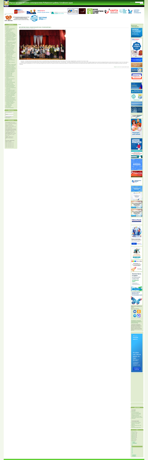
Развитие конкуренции (10, 107)
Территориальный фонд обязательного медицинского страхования (11, 87)
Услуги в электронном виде (10, 82)
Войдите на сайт (117, 66)
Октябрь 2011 (134, 433)
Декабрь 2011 (134, 435)
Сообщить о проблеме (137, 369)
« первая (133, 442)
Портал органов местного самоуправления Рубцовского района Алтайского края (41, 2)
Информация (133, 411)
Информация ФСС (9, 75)
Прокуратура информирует (10, 71)
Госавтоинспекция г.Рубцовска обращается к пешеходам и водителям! (136, 423)
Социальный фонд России (10, 85)
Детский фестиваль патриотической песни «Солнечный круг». (35, 27)
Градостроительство (9, 83)
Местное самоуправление (10, 28)
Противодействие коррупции (11, 52)
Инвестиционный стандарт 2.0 (11, 35)
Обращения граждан (9, 49)
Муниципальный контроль (10, 98)
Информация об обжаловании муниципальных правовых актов (11, 39)
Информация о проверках (10, 45)
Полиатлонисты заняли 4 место (136, 427)
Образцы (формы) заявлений (11, 42)
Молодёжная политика (10, 84)
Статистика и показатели (10, 46)
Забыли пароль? (7, 117)
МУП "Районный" (9, 105)
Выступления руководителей (11, 68)
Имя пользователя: (8, 111)
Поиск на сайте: (132, 2)
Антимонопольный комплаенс (11, 99)
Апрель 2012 (133, 439)
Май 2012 (133, 440)
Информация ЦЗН (9, 74)
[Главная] (6, 6)
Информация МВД (9, 73)
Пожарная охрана (9, 96)
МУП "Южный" (8, 106)
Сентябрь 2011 (134, 432)
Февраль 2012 (134, 437)
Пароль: (6, 114)
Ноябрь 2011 (133, 434)
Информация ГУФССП (10, 72)
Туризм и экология (9, 80)
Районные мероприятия (10, 47)
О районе (7, 26)
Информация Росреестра (10, 78)
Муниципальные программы (10, 34)
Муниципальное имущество (10, 97)
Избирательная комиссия (10, 69)
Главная (19, 24)
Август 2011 (133, 431)
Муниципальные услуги (10, 48)
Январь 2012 (133, 436)
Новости (7, 27)
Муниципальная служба (10, 50)
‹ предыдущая (134, 443)
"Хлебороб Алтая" (9, 79)
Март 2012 (133, 438)
